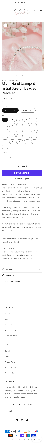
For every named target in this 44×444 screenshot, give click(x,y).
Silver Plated (27, 110)
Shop (7, 319)
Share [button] (7, 288)
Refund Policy (10, 330)
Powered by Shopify (29, 439)
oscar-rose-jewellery (19, 439)
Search (7, 314)
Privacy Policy (10, 325)
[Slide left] (16, 76)
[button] (3, 11)
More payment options (22, 179)
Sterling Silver (10, 110)
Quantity (5, 152)
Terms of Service (11, 336)
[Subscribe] (36, 411)
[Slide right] (27, 76)
